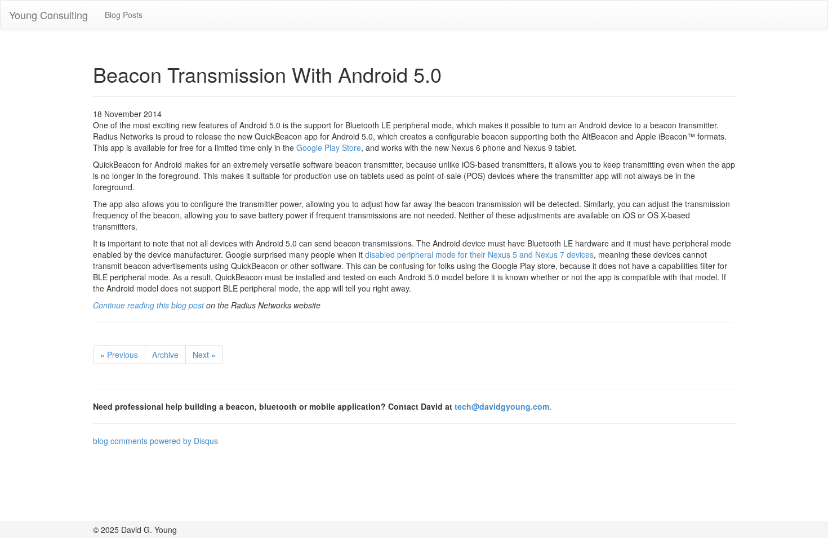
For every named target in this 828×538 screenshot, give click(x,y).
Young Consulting (48, 14)
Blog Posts (124, 14)
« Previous (119, 354)
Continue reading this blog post (148, 305)
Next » (204, 354)
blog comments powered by (155, 440)
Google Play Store (328, 147)
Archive (165, 354)
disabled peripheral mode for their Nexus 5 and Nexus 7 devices (479, 254)
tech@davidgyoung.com (502, 406)
